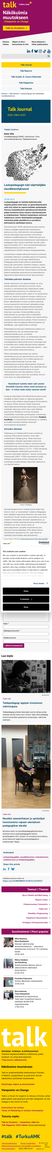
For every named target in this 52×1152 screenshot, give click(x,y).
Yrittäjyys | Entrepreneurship (35, 922)
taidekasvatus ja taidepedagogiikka (19, 859)
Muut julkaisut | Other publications (40, 43)
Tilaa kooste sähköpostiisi (14, 1059)
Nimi (6, 623)
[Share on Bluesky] (12, 869)
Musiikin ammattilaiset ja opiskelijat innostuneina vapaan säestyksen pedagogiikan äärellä (24, 822)
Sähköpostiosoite (11, 630)
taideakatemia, (41, 857)
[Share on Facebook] (8, 869)
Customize (24, 599)
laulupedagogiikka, (11, 857)
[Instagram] (40, 51)
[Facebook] (32, 51)
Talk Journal (14, 93)
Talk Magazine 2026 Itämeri (14, 1125)
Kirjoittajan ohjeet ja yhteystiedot (18, 1084)
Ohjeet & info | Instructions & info (20, 43)
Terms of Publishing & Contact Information (22, 1110)
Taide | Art (7, 699)
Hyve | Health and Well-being (35, 895)
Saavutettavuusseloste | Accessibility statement (21, 1146)
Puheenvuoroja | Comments (36, 904)
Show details (38, 583)
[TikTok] (44, 51)
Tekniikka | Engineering (38, 913)
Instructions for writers (12, 1107)
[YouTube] (49, 51)
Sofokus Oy (40, 1149)
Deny (26, 607)
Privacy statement (28, 1143)
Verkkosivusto (9, 637)
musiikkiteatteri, (27, 857)
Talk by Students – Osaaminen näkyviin (20, 1122)
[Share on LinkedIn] (4, 869)
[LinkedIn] (28, 51)
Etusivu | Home (6, 43)
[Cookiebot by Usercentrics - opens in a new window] (38, 542)
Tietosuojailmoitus (9, 1143)
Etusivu (4, 93)
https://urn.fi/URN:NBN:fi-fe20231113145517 (23, 881)
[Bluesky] (36, 51)
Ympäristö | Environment (37, 918)
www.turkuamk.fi (8, 1148)
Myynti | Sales (41, 899)
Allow (26, 591)
